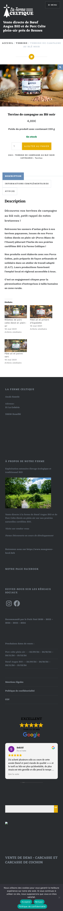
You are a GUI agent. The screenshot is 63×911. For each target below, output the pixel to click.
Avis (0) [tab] (10, 191)
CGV (7, 700)
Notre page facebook (22, 569)
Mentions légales (14, 682)
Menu (54, 5)
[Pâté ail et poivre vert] (16, 345)
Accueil (7, 43)
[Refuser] (59, 897)
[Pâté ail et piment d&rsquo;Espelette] (41, 311)
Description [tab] (13, 176)
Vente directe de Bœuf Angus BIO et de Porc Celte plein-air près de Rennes (24, 27)
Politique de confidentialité (20, 691)
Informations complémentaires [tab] (27, 184)
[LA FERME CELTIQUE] (12, 824)
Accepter (26, 902)
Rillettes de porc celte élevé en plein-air (15, 322)
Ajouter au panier (36, 146)
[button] (60, 67)
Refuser (39, 902)
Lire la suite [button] (13, 774)
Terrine (21, 43)
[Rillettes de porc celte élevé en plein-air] (16, 311)
